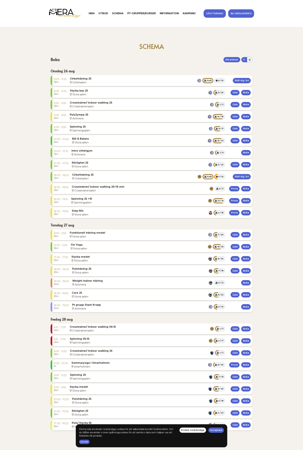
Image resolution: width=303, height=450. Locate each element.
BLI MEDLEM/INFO (241, 13)
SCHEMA (117, 13)
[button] (60, 81)
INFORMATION (169, 13)
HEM (92, 13)
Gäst (235, 92)
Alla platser (231, 59)
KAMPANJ (189, 13)
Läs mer (84, 442)
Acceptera (216, 430)
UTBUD (103, 13)
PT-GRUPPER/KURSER (141, 13)
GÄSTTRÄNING (214, 13)
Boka (55, 59)
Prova (234, 188)
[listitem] (199, 81)
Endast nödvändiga (192, 430)
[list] (199, 81)
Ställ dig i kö (242, 80)
